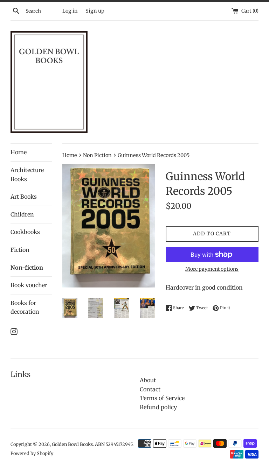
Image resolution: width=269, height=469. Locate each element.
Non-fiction (27, 267)
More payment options (212, 269)
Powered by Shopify (32, 453)
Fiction (20, 249)
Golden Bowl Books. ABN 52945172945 (92, 444)
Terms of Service (162, 398)
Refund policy (158, 407)
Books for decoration (25, 307)
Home (19, 152)
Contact (150, 389)
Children (22, 214)
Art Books (24, 196)
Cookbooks (25, 231)
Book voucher (29, 285)
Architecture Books (27, 174)
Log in (70, 11)
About (148, 380)
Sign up (94, 11)
